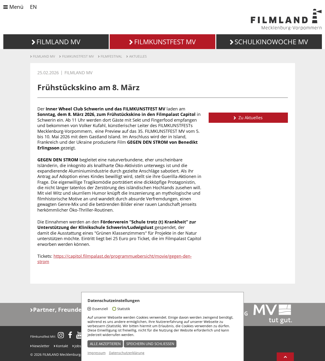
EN (33, 6)
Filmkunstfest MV (78, 56)
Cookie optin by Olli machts (225, 358)
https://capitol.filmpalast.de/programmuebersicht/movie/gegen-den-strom (114, 258)
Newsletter (40, 346)
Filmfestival (111, 56)
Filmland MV (44, 56)
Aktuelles (138, 56)
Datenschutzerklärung (126, 353)
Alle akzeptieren (105, 343)
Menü (16, 7)
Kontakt (62, 346)
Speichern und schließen (150, 343)
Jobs (77, 346)
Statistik (123, 309)
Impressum (97, 353)
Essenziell (100, 309)
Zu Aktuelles (250, 117)
